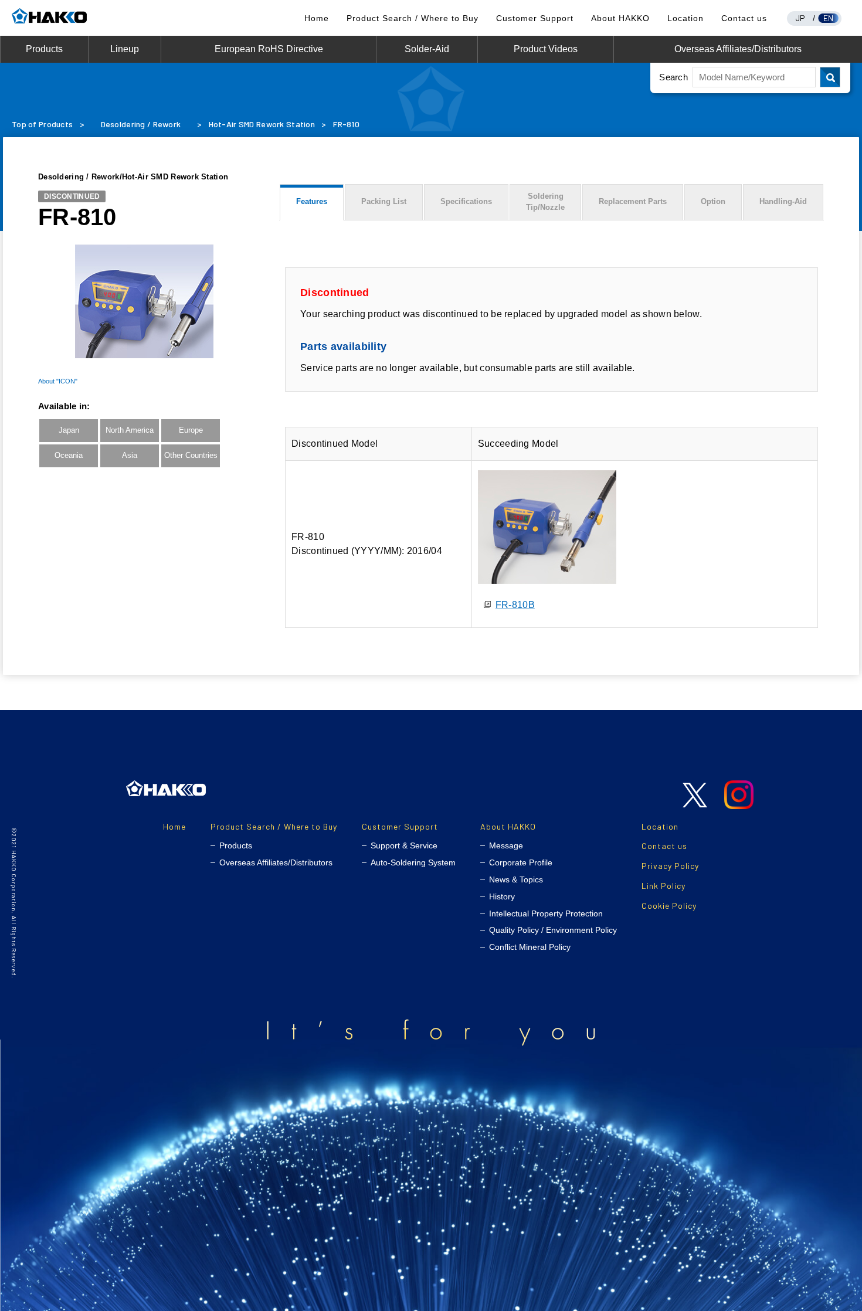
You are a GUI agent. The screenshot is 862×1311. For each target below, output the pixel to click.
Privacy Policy (670, 866)
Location (685, 18)
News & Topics (516, 879)
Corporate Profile (520, 862)
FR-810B (515, 605)
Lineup (124, 49)
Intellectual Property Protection (546, 913)
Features (311, 202)
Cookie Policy (669, 906)
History (502, 896)
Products (44, 49)
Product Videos (546, 49)
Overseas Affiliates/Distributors (738, 49)
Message (506, 845)
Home (316, 18)
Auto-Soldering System (413, 862)
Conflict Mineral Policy (530, 947)
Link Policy (663, 886)
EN (828, 18)
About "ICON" (57, 381)
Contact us (744, 18)
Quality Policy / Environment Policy (553, 930)
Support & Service (404, 845)
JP (800, 18)
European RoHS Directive (269, 49)
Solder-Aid (427, 49)
